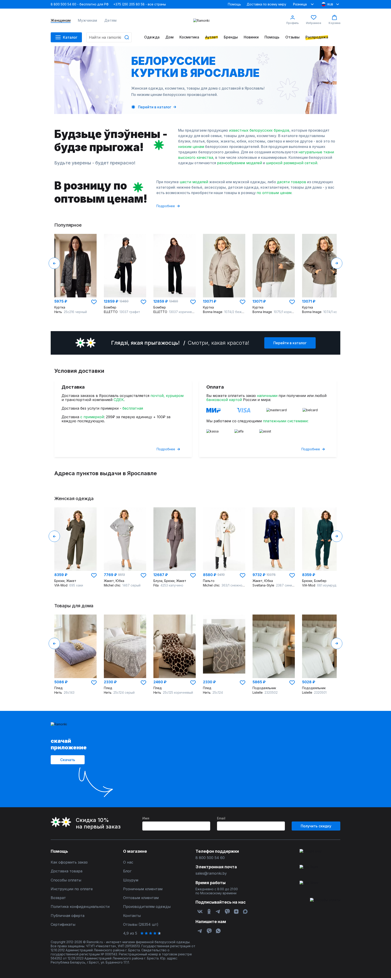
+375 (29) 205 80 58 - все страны (139, 4)
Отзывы (292, 37)
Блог (127, 871)
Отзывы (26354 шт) (140, 924)
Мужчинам (87, 20)
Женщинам (61, 20)
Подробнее (165, 206)
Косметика (189, 37)
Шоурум (130, 880)
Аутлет (211, 37)
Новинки (251, 37)
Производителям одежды (147, 906)
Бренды (231, 37)
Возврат (58, 898)
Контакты (132, 916)
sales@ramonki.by (211, 873)
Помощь (234, 4)
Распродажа (316, 37)
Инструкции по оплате (72, 889)
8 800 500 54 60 (210, 858)
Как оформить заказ (69, 862)
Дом (169, 37)
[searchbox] (109, 37)
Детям (110, 20)
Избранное (313, 23)
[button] (94, 302)
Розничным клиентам (142, 889)
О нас (128, 862)
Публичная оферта (67, 916)
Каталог (70, 37)
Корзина (334, 23)
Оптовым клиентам (141, 898)
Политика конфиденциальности (80, 906)
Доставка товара (66, 871)
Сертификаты (63, 924)
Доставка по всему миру (266, 4)
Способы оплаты (66, 880)
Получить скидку (316, 826)
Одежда (152, 37)
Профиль (292, 23)
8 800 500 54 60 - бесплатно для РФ (80, 4)
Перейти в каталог (290, 343)
